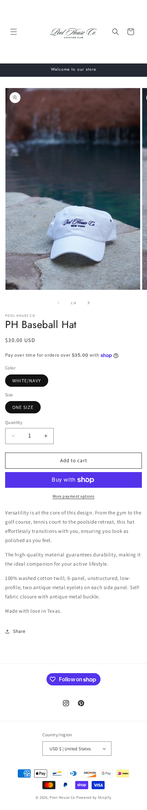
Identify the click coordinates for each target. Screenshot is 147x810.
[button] (13, 31)
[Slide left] (58, 302)
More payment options (74, 496)
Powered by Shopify (93, 797)
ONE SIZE (23, 407)
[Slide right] (88, 302)
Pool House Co (62, 797)
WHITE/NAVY (26, 381)
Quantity (13, 422)
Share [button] (19, 631)
